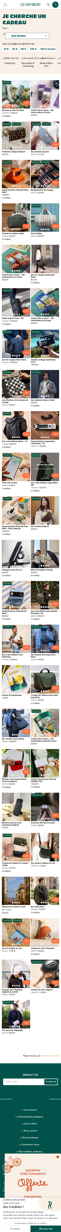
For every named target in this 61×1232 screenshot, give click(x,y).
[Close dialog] (57, 1156)
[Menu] (5, 4)
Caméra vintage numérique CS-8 (43, 361)
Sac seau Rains (37, 907)
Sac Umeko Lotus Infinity (13, 739)
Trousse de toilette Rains (13, 234)
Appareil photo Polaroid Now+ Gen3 (15, 191)
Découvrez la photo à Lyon (14, 907)
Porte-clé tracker (9, 483)
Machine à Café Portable (13, 110)
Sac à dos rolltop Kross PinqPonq (12, 656)
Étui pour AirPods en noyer (43, 823)
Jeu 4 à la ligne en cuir (12, 948)
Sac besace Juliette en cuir (43, 863)
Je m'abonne (50, 1082)
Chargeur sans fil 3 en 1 (12, 570)
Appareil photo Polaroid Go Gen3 (14, 612)
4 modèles (6, 239)
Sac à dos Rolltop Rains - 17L (15, 441)
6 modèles (35, 576)
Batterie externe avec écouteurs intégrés (12, 824)
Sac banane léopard (40, 527)
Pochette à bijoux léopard (13, 152)
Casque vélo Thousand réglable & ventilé (12, 991)
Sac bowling (36, 234)
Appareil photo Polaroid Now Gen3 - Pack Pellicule (15, 528)
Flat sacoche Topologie (12, 1030)
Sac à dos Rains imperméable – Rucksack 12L (45, 612)
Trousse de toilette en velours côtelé (15, 864)
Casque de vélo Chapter (42, 990)
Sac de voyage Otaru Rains (14, 360)
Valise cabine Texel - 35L (13, 318)
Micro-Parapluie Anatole (42, 570)
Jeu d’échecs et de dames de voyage (15, 401)
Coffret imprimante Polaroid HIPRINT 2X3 (43, 780)
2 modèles (6, 324)
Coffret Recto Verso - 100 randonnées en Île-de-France (44, 740)
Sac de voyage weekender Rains (43, 276)
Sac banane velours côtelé (43, 400)
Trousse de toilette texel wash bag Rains (44, 696)
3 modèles (6, 116)
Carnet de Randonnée (12, 695)
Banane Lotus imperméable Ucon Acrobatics (14, 780)
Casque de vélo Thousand (42, 948)
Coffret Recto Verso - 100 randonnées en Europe (42, 320)
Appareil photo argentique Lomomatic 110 (43, 443)
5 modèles (35, 406)
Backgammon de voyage (42, 190)
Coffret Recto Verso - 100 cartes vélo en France (42, 112)
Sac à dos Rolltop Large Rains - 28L (45, 484)
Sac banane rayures (40, 152)
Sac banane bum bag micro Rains (43, 656)
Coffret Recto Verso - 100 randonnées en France (13, 276)
